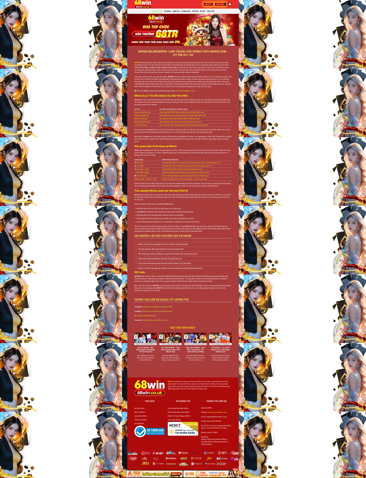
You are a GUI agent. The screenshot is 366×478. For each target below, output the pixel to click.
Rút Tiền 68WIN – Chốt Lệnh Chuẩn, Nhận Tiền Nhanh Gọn (170, 349)
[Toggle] (136, 244)
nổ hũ (195, 11)
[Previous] (132, 30)
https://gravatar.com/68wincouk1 (154, 320)
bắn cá (176, 11)
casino (167, 11)
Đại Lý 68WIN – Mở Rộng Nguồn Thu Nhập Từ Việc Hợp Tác (145, 349)
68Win (170, 381)
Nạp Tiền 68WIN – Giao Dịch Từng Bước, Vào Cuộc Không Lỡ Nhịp (195, 349)
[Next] (234, 30)
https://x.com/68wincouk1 (146, 316)
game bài (186, 11)
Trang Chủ (156, 11)
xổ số (202, 11)
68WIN (137, 62)
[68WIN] (143, 4)
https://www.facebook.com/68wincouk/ (158, 307)
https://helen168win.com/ (185, 91)
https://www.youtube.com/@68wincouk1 (156, 311)
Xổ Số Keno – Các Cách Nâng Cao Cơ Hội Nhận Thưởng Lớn (220, 349)
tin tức (211, 11)
